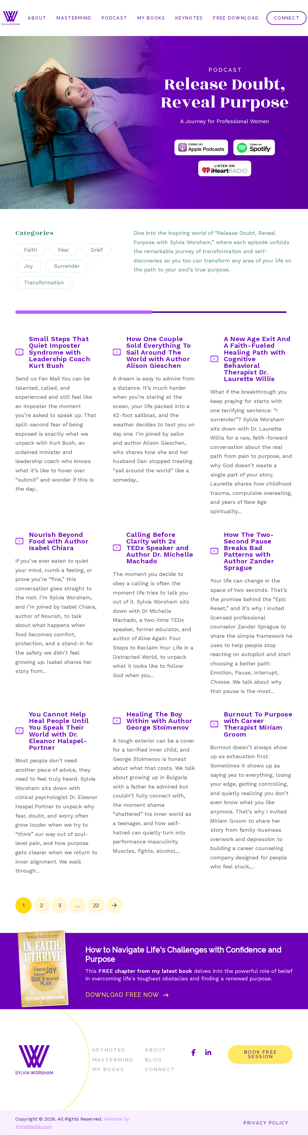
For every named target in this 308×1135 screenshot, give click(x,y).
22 (96, 905)
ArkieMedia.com (33, 1126)
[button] (128, 995)
